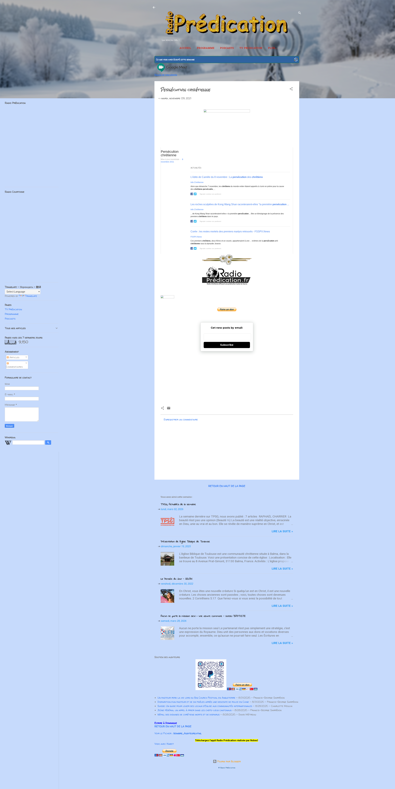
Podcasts (227, 48)
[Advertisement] (227, 377)
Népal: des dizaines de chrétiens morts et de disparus (189, 714)
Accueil (185, 48)
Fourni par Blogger (229, 761)
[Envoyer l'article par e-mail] (168, 409)
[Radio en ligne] (295, 60)
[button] (291, 89)
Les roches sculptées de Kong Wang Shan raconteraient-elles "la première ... (240, 204)
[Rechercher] (299, 13)
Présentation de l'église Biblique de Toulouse (185, 542)
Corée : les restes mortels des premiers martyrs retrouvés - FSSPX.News (230, 231)
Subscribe (226, 344)
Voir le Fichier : (178, 733)
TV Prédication (250, 48)
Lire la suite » (282, 531)
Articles (14, 357)
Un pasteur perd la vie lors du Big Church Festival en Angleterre (196, 697)
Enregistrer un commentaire (181, 419)
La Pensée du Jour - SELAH (176, 579)
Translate (31, 296)
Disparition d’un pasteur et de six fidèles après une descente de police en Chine (203, 702)
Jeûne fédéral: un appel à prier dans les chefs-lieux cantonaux (194, 710)
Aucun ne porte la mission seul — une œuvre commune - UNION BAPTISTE (203, 616)
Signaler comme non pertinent (210, 194)
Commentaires (14, 366)
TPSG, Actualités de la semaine (178, 504)
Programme (205, 48)
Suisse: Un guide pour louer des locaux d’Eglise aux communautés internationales (205, 706)
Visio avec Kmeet (164, 743)
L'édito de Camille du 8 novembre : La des (227, 177)
